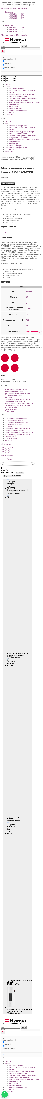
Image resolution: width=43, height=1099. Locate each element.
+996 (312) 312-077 (16, 14)
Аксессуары (14, 106)
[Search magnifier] (3, 51)
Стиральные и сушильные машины (23, 98)
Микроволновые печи (18, 96)
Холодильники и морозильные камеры (24, 102)
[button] (21, 22)
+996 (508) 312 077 (16, 16)
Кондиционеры (15, 104)
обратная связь (7, 455)
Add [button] (18, 494)
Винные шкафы (15, 108)
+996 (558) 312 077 (16, 18)
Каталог (8, 86)
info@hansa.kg (6, 444)
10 (27, 326)
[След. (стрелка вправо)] (4, 1097)
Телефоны (9, 12)
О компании (9, 112)
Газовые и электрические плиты (22, 90)
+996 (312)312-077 (8, 448)
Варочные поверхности (18, 88)
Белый (29, 291)
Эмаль (29, 309)
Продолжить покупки (12, 476)
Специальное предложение (16, 110)
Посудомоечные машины (19, 100)
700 (27, 320)
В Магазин (20, 473)
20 (27, 297)
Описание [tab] (9, 231)
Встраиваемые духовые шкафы (22, 94)
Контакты (9, 114)
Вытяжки (12, 92)
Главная (8, 84)
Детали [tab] (8, 233)
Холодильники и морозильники (17, 405)
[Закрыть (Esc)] (8, 1095)
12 (27, 314)
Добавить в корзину (8, 183)
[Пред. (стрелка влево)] (2, 1097)
